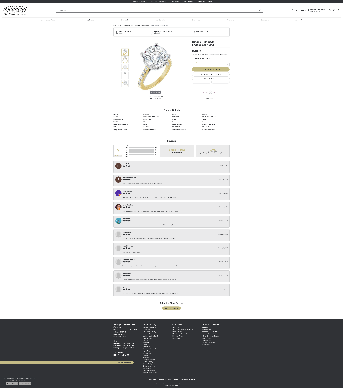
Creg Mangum (127, 246)
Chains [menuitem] (145, 344)
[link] (138, 1)
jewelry (120, 25)
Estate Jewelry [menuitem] (148, 362)
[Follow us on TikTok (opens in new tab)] (118, 355)
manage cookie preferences (17, 380)
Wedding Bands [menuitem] (148, 334)
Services (205, 327)
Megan (124, 287)
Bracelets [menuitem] (146, 342)
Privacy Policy (206, 340)
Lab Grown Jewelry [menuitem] (149, 332)
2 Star (126, 154)
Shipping (201, 82)
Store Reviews (177, 332)
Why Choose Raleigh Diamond (182, 329)
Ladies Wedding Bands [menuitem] (150, 336)
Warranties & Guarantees (210, 332)
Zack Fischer (127, 191)
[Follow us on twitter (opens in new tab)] (128, 355)
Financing (230, 20)
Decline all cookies (12, 384)
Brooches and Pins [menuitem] (149, 366)
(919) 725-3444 (155, 98)
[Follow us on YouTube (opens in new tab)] (114, 355)
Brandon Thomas (128, 260)
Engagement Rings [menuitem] (149, 327)
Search (120, 33)
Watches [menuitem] (146, 357)
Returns (220, 82)
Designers (196, 20)
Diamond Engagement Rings (142, 25)
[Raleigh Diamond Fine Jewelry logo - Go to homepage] (15, 10)
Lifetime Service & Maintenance (213, 334)
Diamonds (125, 20)
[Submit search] (261, 10)
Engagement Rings (47, 20)
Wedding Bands (88, 20)
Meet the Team (177, 336)
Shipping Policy (207, 329)
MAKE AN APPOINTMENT (122, 362)
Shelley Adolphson (129, 177)
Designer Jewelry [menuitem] (149, 359)
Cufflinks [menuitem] (146, 355)
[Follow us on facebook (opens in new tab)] (120, 355)
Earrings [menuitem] (145, 340)
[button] (330, 10)
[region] (155, 67)
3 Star (126, 152)
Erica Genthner (128, 205)
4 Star (126, 150)
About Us (299, 20)
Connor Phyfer (127, 232)
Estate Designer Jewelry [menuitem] (151, 364)
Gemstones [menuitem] (147, 329)
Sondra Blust (127, 273)
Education (265, 20)
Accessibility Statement (188, 379)
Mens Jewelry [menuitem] (147, 351)
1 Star (126, 156)
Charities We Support (179, 334)
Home (114, 25)
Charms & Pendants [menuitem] (149, 349)
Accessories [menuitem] (147, 368)
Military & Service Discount (211, 336)
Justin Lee (126, 219)
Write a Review (171, 308)
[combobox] (157, 10)
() (156, 147)
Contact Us (176, 338)
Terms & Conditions (208, 342)
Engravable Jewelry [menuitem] (149, 370)
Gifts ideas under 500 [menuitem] (150, 372)
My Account (206, 344)
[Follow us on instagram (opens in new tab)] (123, 355)
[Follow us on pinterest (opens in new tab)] (125, 355)
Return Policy (206, 338)
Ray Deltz (126, 164)
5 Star (126, 146)
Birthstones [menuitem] (147, 353)
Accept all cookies (25, 384)
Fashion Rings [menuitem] (147, 338)
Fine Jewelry (160, 20)
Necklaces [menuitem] (146, 347)
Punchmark (175, 385)
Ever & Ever (175, 116)
